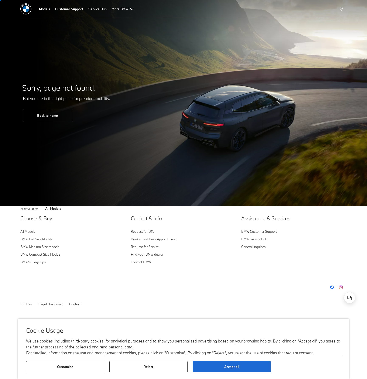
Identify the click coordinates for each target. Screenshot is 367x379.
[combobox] (349, 297)
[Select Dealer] (342, 9)
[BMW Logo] (25, 8)
